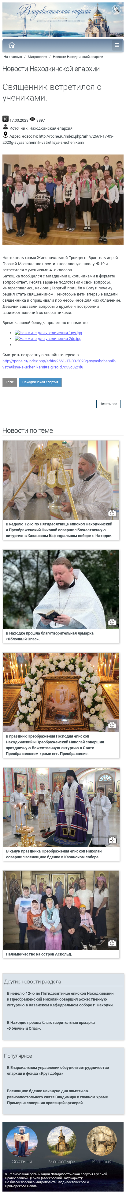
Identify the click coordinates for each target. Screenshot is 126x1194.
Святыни (22, 1162)
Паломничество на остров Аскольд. (39, 954)
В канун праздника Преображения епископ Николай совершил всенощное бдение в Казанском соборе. (54, 854)
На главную (13, 57)
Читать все (108, 404)
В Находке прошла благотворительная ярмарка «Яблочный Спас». (50, 636)
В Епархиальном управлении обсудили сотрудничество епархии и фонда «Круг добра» (58, 1070)
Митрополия (37, 57)
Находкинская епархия (50, 128)
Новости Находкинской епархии (78, 57)
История (102, 1162)
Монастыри (62, 1162)
